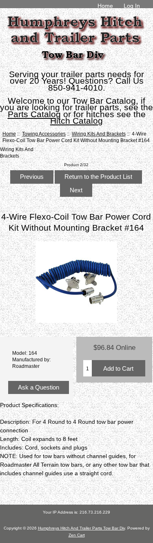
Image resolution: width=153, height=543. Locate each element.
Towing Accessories (44, 133)
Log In (132, 5)
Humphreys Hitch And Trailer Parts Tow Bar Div (81, 528)
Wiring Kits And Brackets (99, 133)
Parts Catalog (34, 114)
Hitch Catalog (76, 120)
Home (105, 5)
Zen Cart (77, 535)
